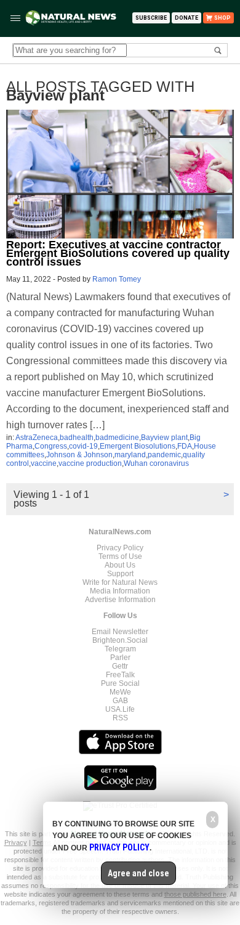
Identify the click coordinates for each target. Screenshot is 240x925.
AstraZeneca (36, 437)
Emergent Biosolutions (137, 446)
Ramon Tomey (116, 279)
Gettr (120, 666)
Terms (43, 842)
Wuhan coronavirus (156, 463)
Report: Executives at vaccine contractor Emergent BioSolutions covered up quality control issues (118, 253)
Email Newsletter (120, 631)
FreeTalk (120, 674)
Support (120, 573)
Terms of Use (120, 556)
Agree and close (138, 873)
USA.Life (120, 709)
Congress (50, 446)
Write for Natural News (120, 582)
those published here (195, 894)
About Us (120, 565)
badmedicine (117, 437)
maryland (130, 454)
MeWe (120, 692)
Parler (120, 657)
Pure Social (120, 683)
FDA (184, 446)
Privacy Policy (120, 548)
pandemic (164, 454)
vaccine (44, 463)
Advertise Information (120, 599)
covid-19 (83, 446)
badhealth (77, 437)
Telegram (120, 649)
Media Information (120, 591)
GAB (120, 700)
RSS (120, 718)
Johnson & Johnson (79, 454)
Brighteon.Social (120, 640)
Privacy (15, 842)
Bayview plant (164, 437)
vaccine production (90, 463)
